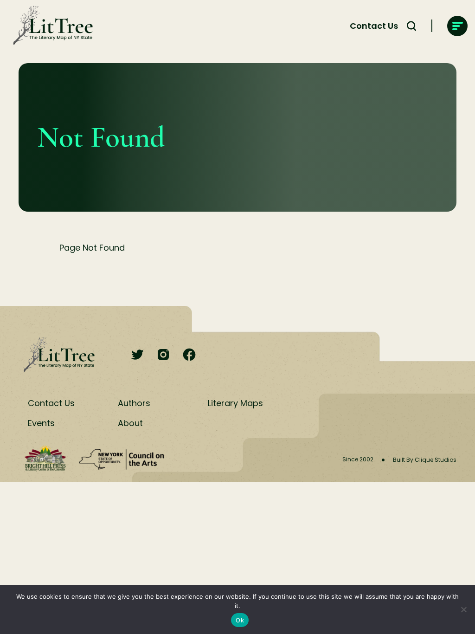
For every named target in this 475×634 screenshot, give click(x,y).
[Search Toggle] (411, 26)
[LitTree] (50, 26)
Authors (134, 403)
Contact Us (374, 26)
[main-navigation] (457, 26)
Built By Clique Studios (424, 460)
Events (41, 423)
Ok (240, 620)
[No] (463, 609)
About (130, 423)
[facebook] (189, 355)
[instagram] (163, 355)
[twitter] (137, 355)
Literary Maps (235, 403)
